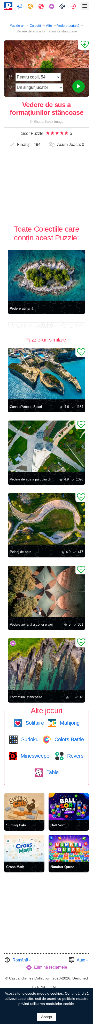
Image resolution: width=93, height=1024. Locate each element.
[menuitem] (20, 6)
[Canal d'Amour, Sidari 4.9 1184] (46, 373)
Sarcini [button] (31, 6)
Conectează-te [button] (74, 6)
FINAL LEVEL (48, 987)
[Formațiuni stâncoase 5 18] (46, 664)
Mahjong (69, 723)
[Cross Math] (24, 848)
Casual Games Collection (29, 978)
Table (52, 772)
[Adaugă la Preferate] (83, 45)
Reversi (75, 756)
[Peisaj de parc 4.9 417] (46, 519)
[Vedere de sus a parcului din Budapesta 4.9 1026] (46, 446)
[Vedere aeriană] (46, 275)
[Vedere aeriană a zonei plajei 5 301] (46, 591)
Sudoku (29, 739)
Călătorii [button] (41, 6)
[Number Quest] (69, 848)
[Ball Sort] (69, 806)
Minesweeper (35, 756)
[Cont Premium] (52, 6)
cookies (56, 993)
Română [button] (20, 960)
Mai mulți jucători (20, 6)
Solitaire (34, 723)
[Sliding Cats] (24, 806)
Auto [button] (81, 960)
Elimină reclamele (50, 967)
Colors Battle (68, 739)
